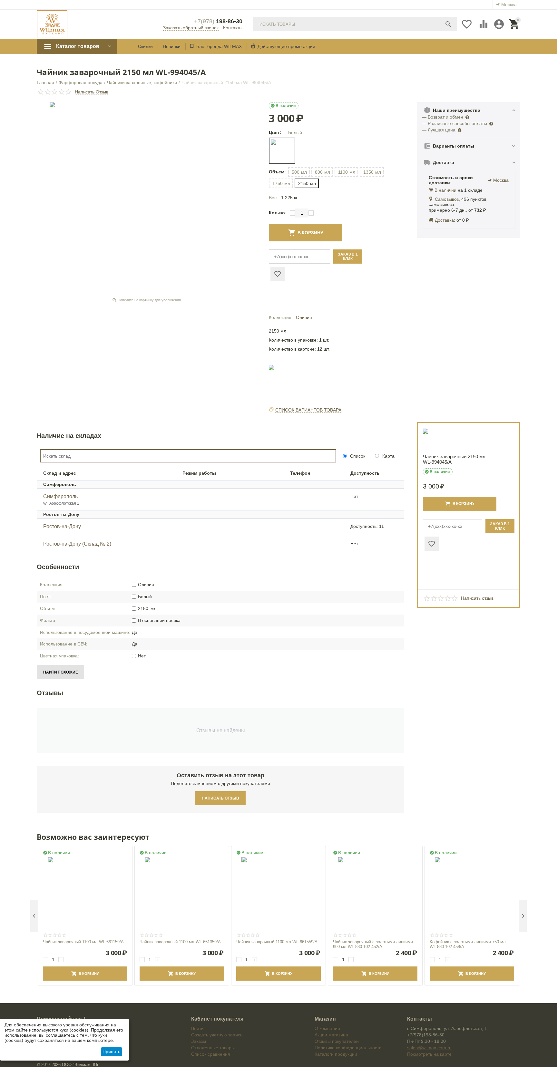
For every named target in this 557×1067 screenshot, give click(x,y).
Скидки (145, 46)
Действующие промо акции (286, 46)
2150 (307, 183)
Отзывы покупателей (337, 1041)
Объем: (277, 171)
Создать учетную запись (216, 1034)
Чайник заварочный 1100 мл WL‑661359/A (180, 941)
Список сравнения (210, 1054)
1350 (372, 172)
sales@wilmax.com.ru (429, 1047)
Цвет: (275, 132)
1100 (346, 172)
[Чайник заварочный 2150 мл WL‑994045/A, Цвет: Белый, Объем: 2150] (146, 199)
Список (357, 456)
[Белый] (282, 151)
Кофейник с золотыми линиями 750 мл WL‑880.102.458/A (468, 944)
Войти (197, 1028)
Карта (388, 456)
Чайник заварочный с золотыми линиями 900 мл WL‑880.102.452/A (373, 944)
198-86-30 (218, 21)
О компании (327, 1028)
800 (322, 172)
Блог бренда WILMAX (219, 46)
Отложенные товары (213, 1047)
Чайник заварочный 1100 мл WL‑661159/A (83, 941)
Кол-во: (278, 212)
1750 (281, 183)
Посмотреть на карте (429, 1054)
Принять (111, 1051)
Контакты (232, 27)
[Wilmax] (52, 24)
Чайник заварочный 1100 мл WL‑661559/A (277, 941)
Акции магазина (331, 1034)
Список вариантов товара (308, 409)
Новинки (172, 46)
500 (299, 172)
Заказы (198, 1041)
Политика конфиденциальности (348, 1047)
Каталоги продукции (336, 1054)
